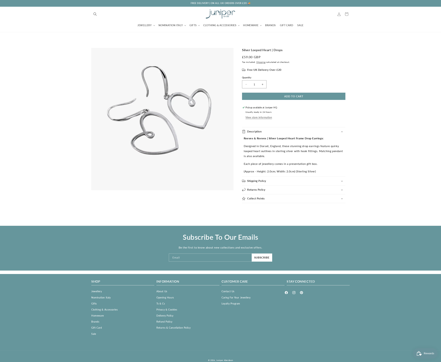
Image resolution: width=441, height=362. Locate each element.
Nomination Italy (101, 297)
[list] (162, 119)
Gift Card (96, 327)
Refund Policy (164, 321)
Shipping (260, 62)
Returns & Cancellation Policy (173, 327)
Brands (95, 321)
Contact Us (228, 291)
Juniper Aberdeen (224, 360)
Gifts (94, 303)
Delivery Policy (164, 315)
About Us (161, 291)
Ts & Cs (160, 303)
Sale (93, 333)
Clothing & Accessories (104, 309)
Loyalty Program (231, 303)
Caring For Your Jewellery (236, 297)
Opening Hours (165, 297)
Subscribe (262, 257)
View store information (258, 117)
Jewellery (96, 291)
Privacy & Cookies (166, 309)
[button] (95, 14)
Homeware (97, 315)
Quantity (246, 77)
